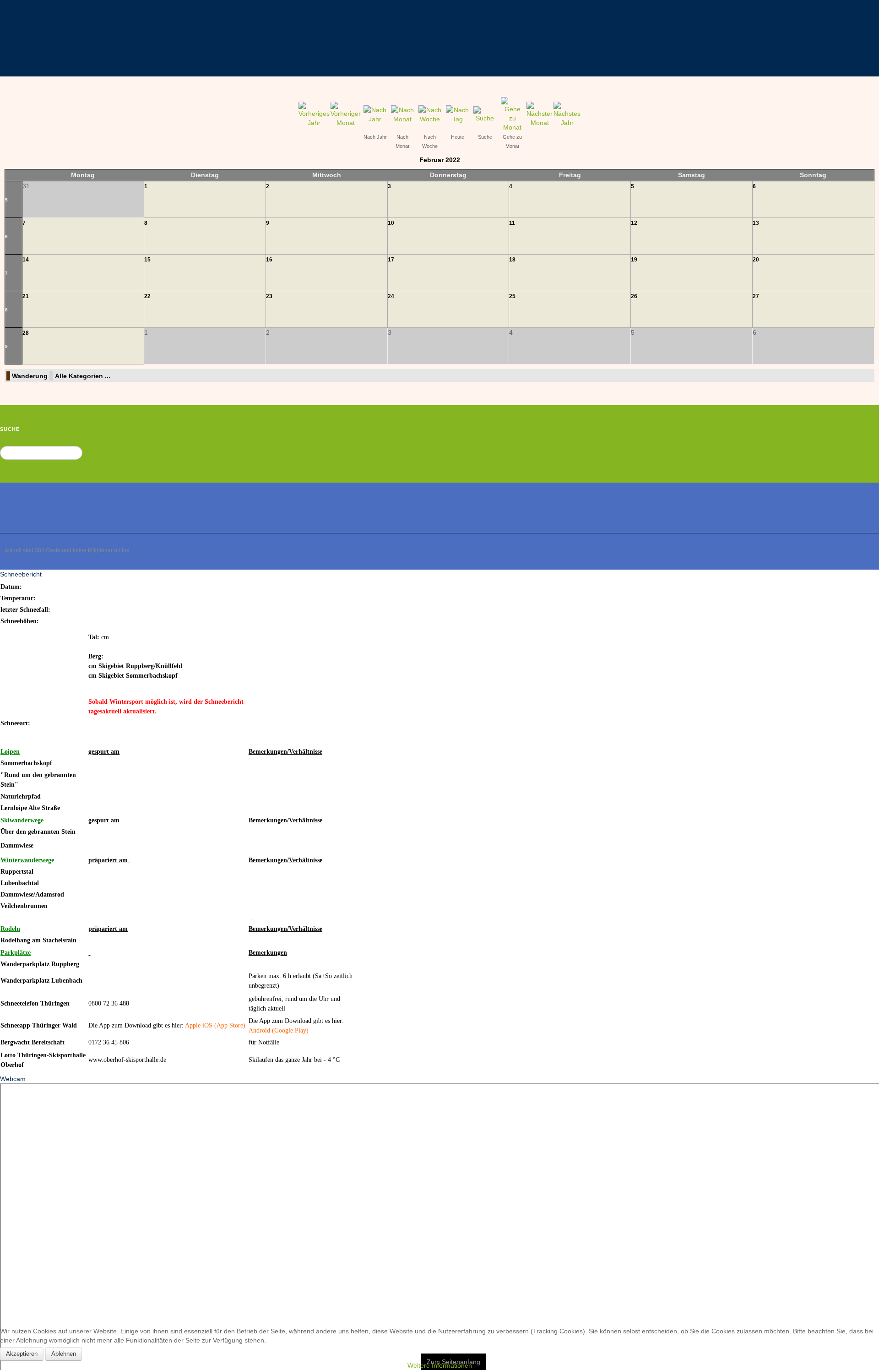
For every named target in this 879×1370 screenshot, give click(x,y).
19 (634, 263)
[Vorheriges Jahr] (314, 117)
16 (269, 263)
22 (147, 300)
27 (756, 300)
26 (634, 300)
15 (147, 263)
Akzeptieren (22, 1353)
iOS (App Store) (223, 1029)
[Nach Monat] (402, 117)
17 (391, 263)
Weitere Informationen (439, 1365)
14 (25, 263)
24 (391, 300)
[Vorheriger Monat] (346, 117)
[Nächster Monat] (539, 117)
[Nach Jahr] (375, 117)
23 (269, 300)
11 (512, 226)
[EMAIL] (870, 108)
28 (25, 336)
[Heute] (457, 117)
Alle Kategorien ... (82, 379)
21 (25, 300)
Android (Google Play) (279, 1034)
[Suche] (484, 117)
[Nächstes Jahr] (567, 117)
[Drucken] (861, 108)
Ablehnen (63, 1353)
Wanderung (30, 379)
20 (756, 263)
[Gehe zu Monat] (512, 117)
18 (512, 263)
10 (391, 226)
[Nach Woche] (429, 117)
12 (634, 226)
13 (756, 226)
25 (512, 300)
